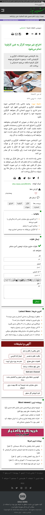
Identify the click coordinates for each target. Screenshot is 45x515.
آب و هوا (8, 473)
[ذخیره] (20, 34)
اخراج (11, 203)
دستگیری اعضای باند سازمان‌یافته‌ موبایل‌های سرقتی (23, 331)
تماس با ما (31, 473)
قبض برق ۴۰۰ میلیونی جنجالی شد (28, 422)
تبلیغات (30, 478)
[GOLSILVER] (22, 432)
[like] (22, 193)
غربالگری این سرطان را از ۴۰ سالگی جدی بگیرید (24, 324)
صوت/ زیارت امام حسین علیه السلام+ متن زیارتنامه (27, 16)
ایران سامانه (17, 512)
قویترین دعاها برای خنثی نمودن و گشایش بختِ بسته (22, 378)
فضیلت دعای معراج (33, 361)
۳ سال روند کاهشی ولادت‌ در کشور (25, 456)
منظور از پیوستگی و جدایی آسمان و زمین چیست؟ (23, 316)
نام (40, 256)
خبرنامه (6, 478)
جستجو (13, 478)
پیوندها (15, 473)
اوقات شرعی (40, 478)
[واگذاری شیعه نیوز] (22, 20)
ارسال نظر (32, 197)
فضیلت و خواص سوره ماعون (30, 415)
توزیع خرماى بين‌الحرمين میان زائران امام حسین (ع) (22, 407)
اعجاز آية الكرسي (16, 356)
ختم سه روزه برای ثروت (14, 361)
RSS (22, 483)
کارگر (27, 203)
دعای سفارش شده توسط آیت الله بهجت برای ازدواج (23, 386)
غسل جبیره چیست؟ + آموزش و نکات (24, 460)
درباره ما (40, 473)
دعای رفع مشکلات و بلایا (31, 366)
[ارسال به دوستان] (16, 34)
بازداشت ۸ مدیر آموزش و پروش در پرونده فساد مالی (22, 334)
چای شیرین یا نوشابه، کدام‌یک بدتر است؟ (26, 320)
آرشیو (23, 473)
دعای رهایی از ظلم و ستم (31, 351)
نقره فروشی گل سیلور (32, 393)
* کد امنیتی (37, 272)
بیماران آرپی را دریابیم (30, 226)
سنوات (27, 207)
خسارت (36, 207)
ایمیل (39, 264)
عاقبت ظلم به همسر (33, 356)
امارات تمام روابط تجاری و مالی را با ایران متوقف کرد (22, 418)
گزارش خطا (34, 189)
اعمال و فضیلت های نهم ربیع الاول (28, 411)
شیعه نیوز (36, 104)
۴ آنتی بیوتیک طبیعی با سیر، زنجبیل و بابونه (25, 327)
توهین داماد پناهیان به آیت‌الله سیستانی (23, 446)
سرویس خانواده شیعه (34, 28)
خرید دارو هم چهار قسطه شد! (27, 463)
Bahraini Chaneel (33, 372)
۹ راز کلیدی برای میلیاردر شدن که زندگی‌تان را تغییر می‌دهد (22, 221)
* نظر (39, 283)
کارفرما (19, 203)
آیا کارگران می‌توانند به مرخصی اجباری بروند (22, 229)
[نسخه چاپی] (12, 34)
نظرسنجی (22, 478)
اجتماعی (22, 28)
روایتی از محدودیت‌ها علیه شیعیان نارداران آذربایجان (21, 451)
